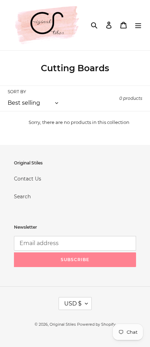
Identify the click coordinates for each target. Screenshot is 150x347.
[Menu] (138, 25)
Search (22, 196)
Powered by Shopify (96, 324)
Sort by (17, 91)
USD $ (73, 303)
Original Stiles (63, 324)
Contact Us (27, 179)
